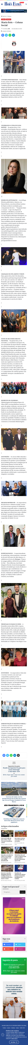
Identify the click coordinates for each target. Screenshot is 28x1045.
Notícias (8, 19)
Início (4, 16)
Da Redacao (5, 28)
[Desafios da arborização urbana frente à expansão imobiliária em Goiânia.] (21, 868)
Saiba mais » (14, 1038)
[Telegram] (13, 35)
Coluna (9, 16)
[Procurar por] (26, 4)
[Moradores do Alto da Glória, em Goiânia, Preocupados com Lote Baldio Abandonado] (7, 850)
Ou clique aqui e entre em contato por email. (14, 775)
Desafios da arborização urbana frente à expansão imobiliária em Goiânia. (20, 875)
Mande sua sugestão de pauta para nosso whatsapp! (14, 769)
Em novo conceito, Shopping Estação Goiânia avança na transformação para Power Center (6, 875)
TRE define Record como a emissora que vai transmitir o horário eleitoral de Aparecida (20, 857)
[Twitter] (6, 35)
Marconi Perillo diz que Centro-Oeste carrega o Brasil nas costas (6, 840)
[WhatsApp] (9, 35)
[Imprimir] (18, 755)
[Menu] (2, 4)
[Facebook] (2, 35)
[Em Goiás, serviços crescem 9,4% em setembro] (21, 833)
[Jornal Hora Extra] (14, 4)
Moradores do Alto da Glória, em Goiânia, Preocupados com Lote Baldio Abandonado (7, 857)
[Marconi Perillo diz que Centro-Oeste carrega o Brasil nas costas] (7, 833)
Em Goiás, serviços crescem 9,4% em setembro (20, 840)
